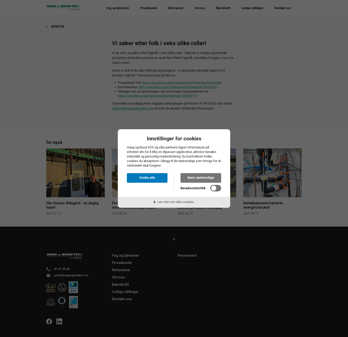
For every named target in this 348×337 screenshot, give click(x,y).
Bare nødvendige (201, 177)
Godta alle (147, 177)
